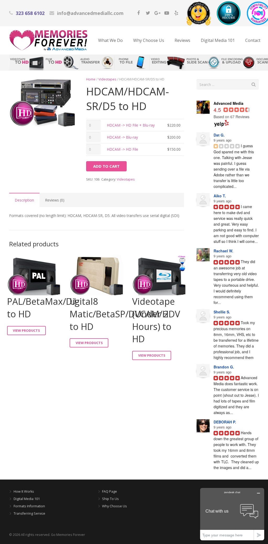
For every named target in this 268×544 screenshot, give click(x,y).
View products (26, 330)
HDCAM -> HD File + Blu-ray (131, 125)
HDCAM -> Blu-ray (122, 137)
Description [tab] (24, 200)
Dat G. (219, 135)
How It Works (24, 491)
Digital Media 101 (27, 499)
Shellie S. (222, 311)
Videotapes (107, 79)
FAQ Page (109, 491)
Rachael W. (223, 250)
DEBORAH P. (225, 422)
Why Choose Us (114, 506)
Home (91, 79)
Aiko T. (220, 195)
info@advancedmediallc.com (90, 13)
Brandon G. (224, 366)
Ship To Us (110, 499)
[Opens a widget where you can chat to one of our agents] (232, 514)
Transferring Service (29, 513)
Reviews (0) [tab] (54, 200)
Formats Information (29, 506)
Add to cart (106, 166)
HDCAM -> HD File (122, 149)
